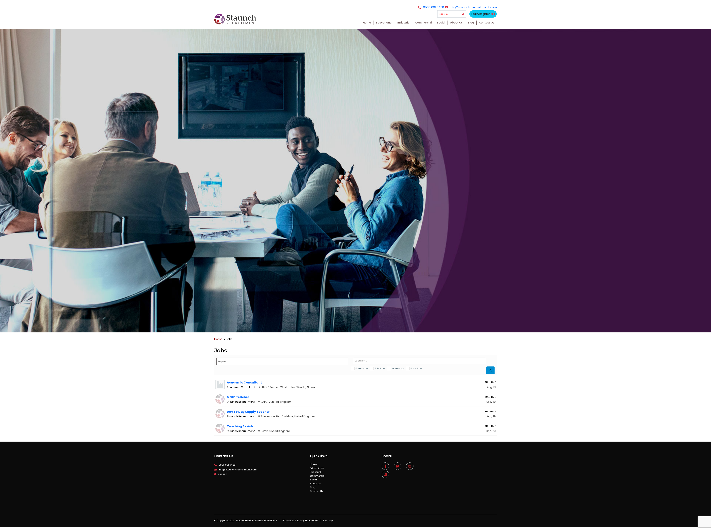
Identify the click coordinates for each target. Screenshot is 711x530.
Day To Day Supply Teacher (248, 412)
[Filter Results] (490, 370)
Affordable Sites (291, 520)
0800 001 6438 (433, 7)
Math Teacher (238, 397)
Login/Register (480, 14)
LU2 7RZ (222, 474)
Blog (471, 22)
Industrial (403, 22)
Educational (384, 22)
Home (367, 22)
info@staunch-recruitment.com (473, 7)
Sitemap (328, 520)
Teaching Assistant (242, 426)
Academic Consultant (244, 382)
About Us (456, 22)
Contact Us (486, 22)
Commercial (423, 22)
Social (441, 22)
